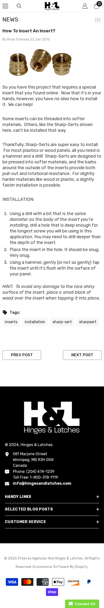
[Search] (19, 6)
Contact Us (84, 604)
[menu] (5, 6)
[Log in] (85, 6)
